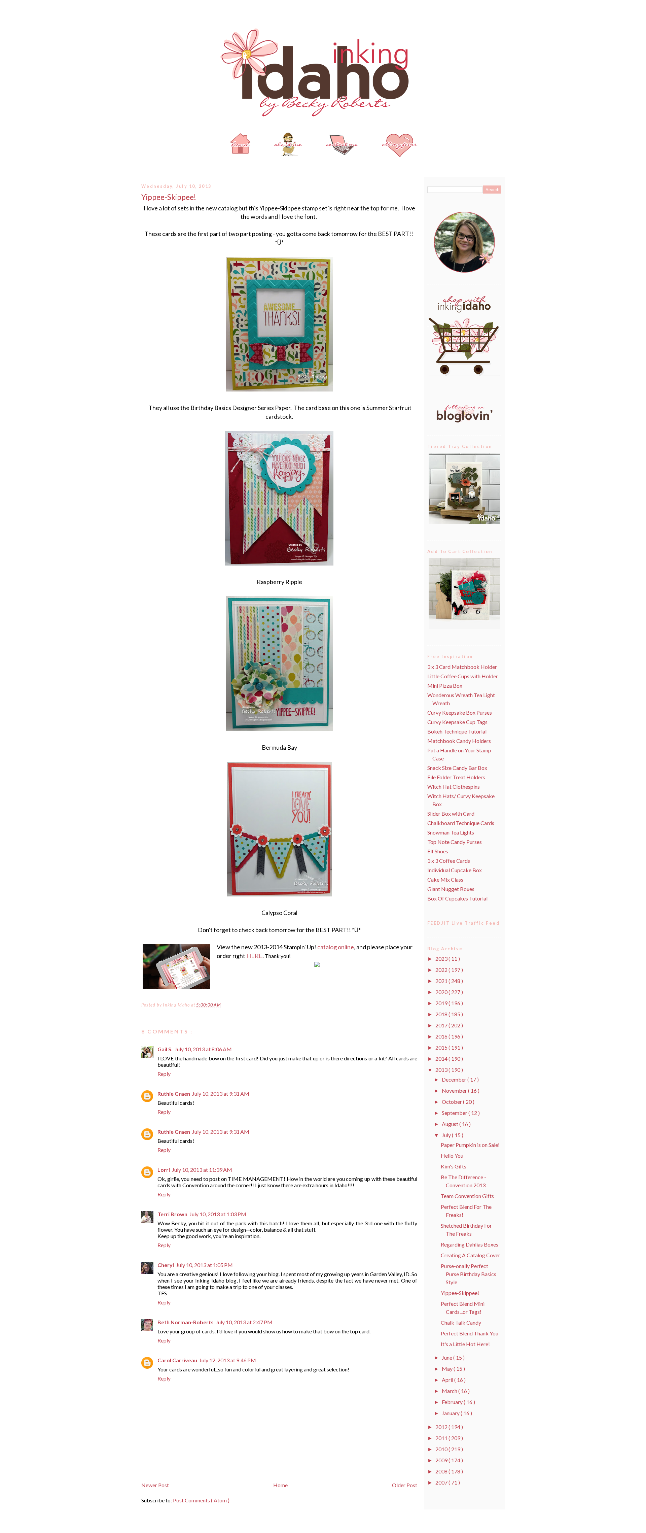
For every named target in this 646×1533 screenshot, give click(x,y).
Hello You (452, 1155)
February (453, 1402)
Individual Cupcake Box (454, 870)
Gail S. (165, 1049)
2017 (441, 1025)
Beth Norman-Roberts (185, 1322)
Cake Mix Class (445, 879)
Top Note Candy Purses (454, 842)
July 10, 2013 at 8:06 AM (203, 1049)
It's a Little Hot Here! (465, 1344)
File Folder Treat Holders (456, 777)
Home (280, 1485)
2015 (441, 1047)
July (447, 1135)
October (452, 1101)
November (455, 1090)
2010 (441, 1449)
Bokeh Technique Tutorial (457, 731)
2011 (441, 1438)
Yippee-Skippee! (168, 197)
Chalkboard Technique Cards (460, 823)
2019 (441, 1003)
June (447, 1357)
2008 (441, 1471)
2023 (441, 958)
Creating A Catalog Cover (470, 1255)
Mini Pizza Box (444, 685)
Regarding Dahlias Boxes (469, 1244)
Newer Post (155, 1485)
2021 (441, 981)
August (450, 1124)
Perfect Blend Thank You (469, 1333)
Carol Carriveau (177, 1360)
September (455, 1113)
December (454, 1079)
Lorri (163, 1169)
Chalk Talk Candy (461, 1322)
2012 (441, 1427)
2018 (441, 1014)
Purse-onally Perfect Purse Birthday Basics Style (468, 1274)
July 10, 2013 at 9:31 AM (220, 1093)
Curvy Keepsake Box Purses (459, 712)
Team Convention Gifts (467, 1196)
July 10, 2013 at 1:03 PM (217, 1214)
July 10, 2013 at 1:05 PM (204, 1265)
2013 (441, 1069)
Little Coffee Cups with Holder (462, 676)
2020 (441, 992)
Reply (164, 1073)
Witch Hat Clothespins (453, 786)
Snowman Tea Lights (450, 832)
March (450, 1391)
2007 (441, 1482)
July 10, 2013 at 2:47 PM (244, 1322)
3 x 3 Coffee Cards (448, 860)
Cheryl (165, 1265)
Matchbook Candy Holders (459, 741)
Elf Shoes (437, 851)
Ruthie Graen (173, 1093)
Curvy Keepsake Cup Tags (457, 722)
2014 (441, 1058)
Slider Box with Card (450, 813)
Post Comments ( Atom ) (201, 1500)
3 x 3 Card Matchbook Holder (462, 666)
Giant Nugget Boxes (450, 889)
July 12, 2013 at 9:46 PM (227, 1360)
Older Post (404, 1485)
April (448, 1379)
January (451, 1413)
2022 (441, 969)
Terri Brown (172, 1214)
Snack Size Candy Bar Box (457, 767)
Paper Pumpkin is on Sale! (470, 1145)
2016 (441, 1036)
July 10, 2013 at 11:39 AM (202, 1169)
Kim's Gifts (453, 1166)
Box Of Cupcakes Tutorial (457, 898)
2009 (441, 1460)
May (448, 1368)
